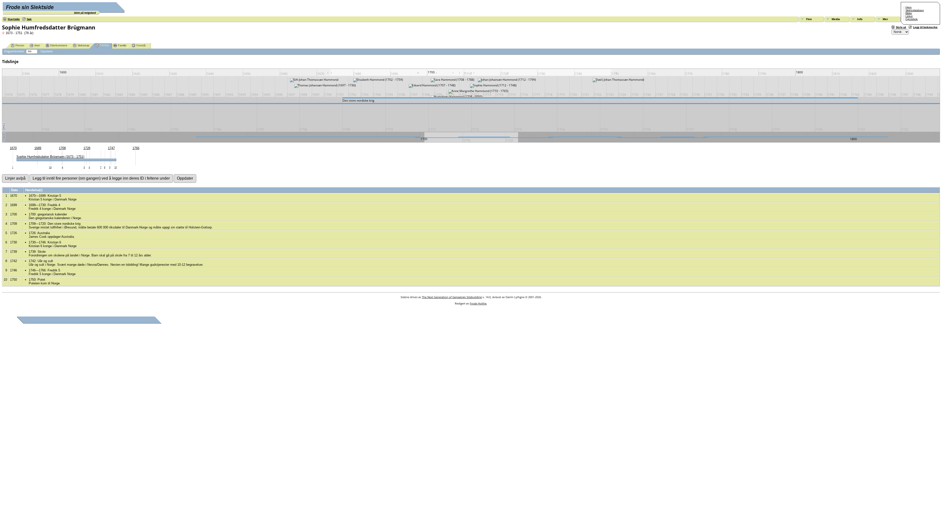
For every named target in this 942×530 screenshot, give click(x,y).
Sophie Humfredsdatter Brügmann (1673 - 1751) (50, 157)
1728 (86, 148)
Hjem (908, 7)
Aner (37, 45)
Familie (122, 45)
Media (836, 19)
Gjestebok (911, 19)
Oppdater (46, 51)
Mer (885, 19)
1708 (62, 148)
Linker (909, 16)
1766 (135, 148)
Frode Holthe (478, 303)
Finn (809, 19)
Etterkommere (58, 45)
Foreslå (140, 45)
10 (115, 167)
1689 (37, 148)
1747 (111, 148)
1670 (13, 148)
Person (19, 45)
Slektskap (83, 45)
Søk (29, 19)
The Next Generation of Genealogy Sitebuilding (452, 297)
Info (860, 19)
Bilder (908, 13)
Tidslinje (104, 45)
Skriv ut (901, 27)
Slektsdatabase (914, 10)
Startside (14, 19)
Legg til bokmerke (925, 27)
